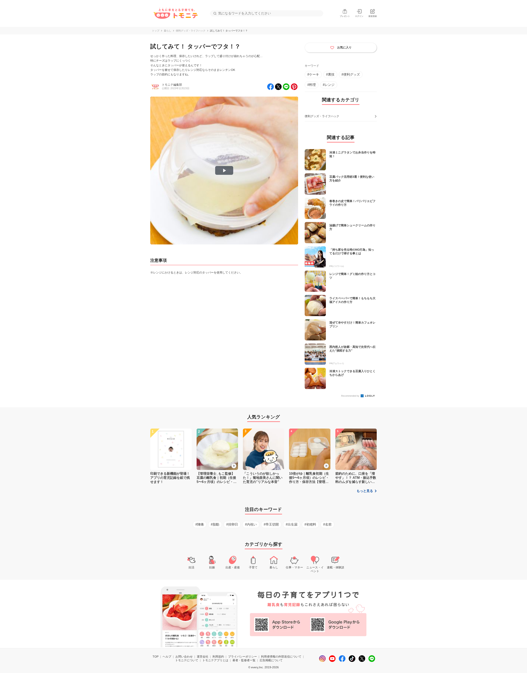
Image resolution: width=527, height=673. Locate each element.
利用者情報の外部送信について (281, 656)
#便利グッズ (351, 74)
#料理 (311, 84)
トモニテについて (186, 660)
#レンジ (329, 84)
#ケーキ (313, 74)
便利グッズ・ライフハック (190, 30)
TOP (156, 656)
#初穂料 (310, 524)
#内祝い (251, 524)
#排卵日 (232, 524)
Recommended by (350, 396)
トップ (155, 30)
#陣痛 (199, 524)
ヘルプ (167, 656)
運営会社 (202, 656)
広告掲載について (271, 660)
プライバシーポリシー (242, 656)
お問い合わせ (184, 656)
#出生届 (291, 524)
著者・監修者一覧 (243, 660)
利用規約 (218, 656)
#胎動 (215, 524)
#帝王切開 (271, 524)
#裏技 (330, 74)
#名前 (327, 524)
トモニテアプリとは (215, 660)
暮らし (167, 30)
